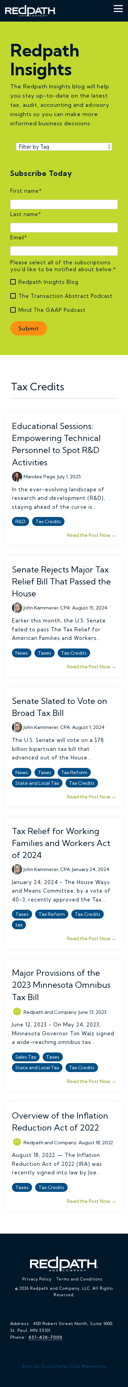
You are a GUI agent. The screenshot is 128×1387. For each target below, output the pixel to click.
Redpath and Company (50, 1012)
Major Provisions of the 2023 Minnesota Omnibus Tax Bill (61, 985)
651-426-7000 (45, 1337)
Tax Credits (48, 521)
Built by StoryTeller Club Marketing (64, 1366)
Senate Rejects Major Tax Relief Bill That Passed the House (61, 581)
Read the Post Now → (91, 535)
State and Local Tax (37, 783)
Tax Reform (74, 772)
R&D (20, 521)
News (21, 653)
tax (19, 925)
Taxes (44, 653)
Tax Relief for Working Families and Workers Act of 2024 (61, 843)
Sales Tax (25, 1057)
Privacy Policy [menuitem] (37, 1279)
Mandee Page (39, 477)
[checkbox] (64, 296)
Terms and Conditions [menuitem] (79, 1279)
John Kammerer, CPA (47, 608)
